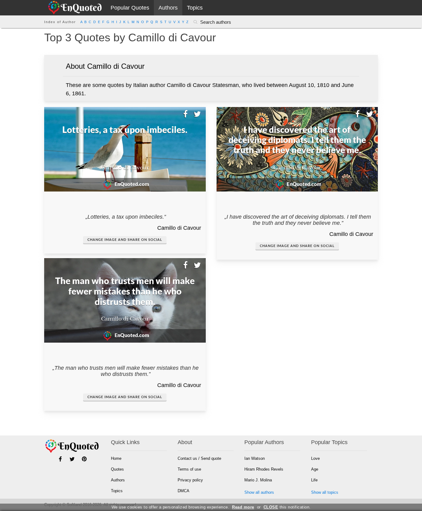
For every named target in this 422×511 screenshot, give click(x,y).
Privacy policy (190, 480)
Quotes (117, 469)
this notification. (287, 507)
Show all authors (259, 492)
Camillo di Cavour (179, 228)
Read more (243, 507)
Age (314, 469)
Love (315, 458)
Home (116, 458)
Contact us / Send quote (199, 458)
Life (314, 480)
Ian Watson (254, 458)
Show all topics (324, 492)
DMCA (183, 490)
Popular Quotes (130, 8)
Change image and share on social (124, 239)
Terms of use (189, 469)
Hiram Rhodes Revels (263, 469)
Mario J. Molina (258, 480)
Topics (195, 8)
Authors (168, 8)
